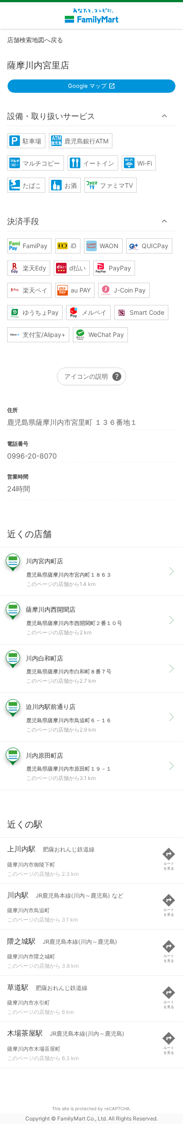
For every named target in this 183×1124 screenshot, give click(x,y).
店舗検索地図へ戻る (35, 40)
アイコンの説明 (93, 376)
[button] (91, 116)
